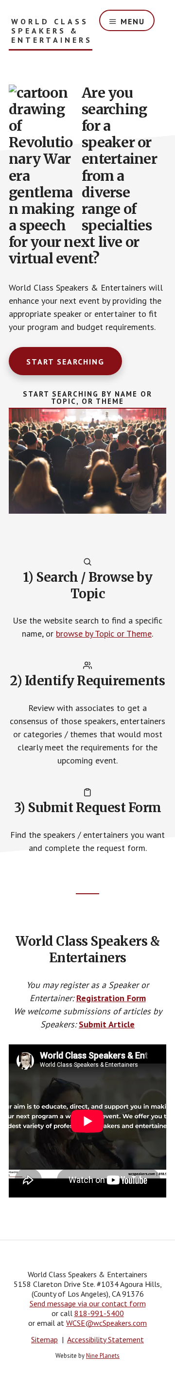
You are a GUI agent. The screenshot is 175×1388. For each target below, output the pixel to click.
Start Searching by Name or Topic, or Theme (87, 397)
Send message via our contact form (88, 1303)
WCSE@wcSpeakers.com (106, 1323)
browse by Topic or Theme (104, 633)
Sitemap (44, 1339)
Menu (133, 21)
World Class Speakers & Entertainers (51, 31)
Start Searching (65, 361)
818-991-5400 (99, 1313)
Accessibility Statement (105, 1339)
